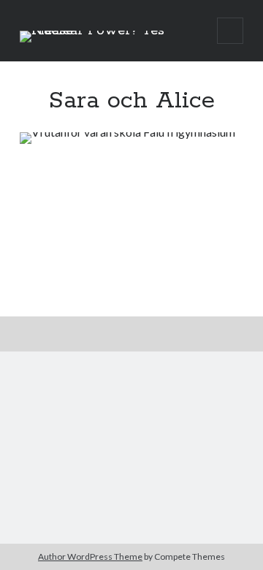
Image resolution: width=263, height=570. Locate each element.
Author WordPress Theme (90, 556)
